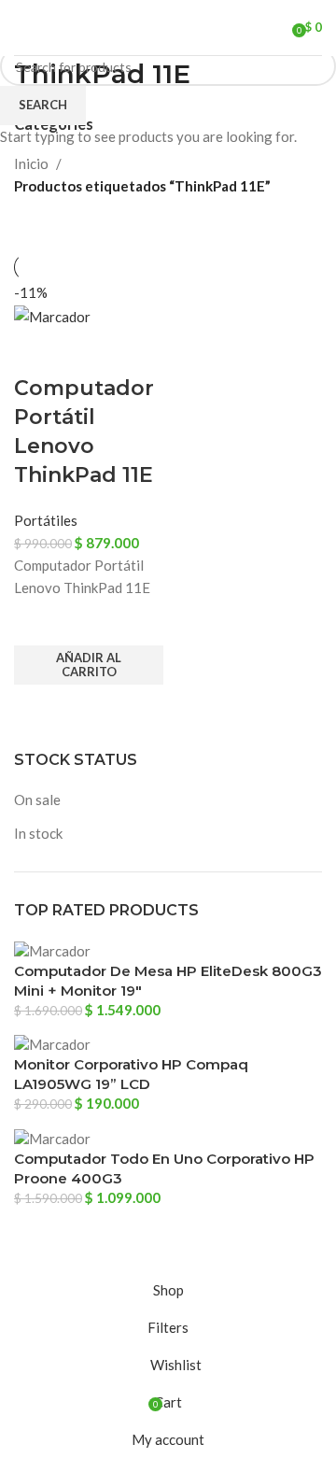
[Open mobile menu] (21, 28)
